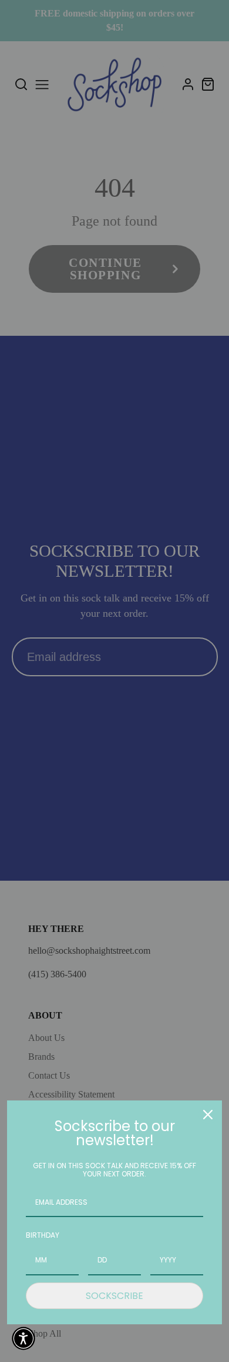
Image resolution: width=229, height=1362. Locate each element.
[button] (23, 1338)
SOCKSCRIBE (114, 1296)
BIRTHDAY (42, 1235)
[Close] (208, 1114)
